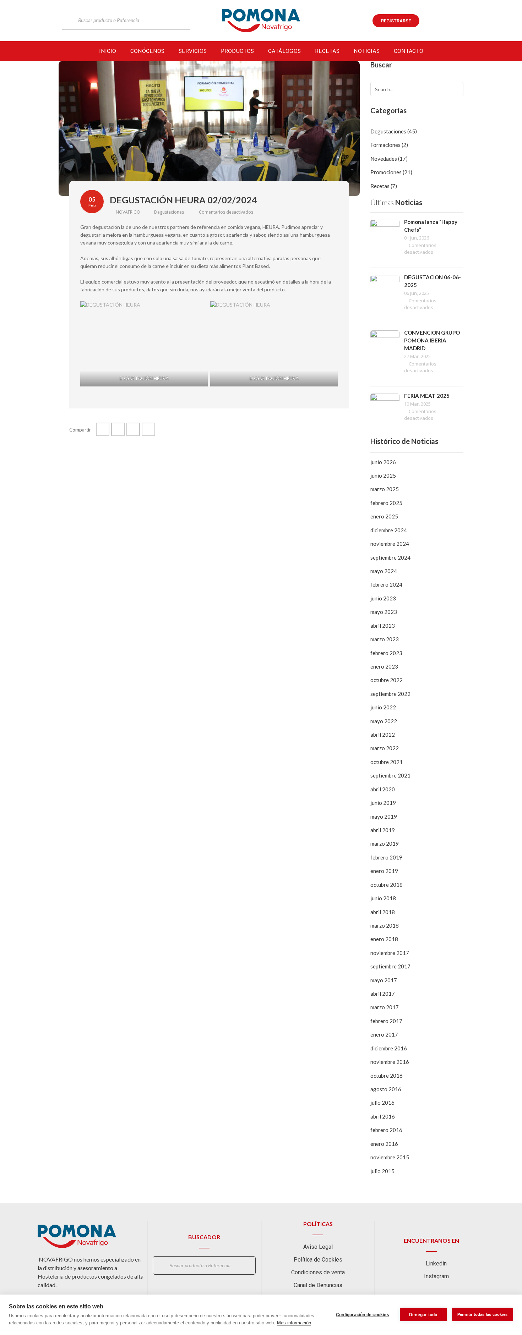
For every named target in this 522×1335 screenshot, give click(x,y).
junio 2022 (383, 707)
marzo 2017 (384, 1007)
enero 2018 (384, 939)
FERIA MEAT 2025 (427, 395)
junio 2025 (383, 475)
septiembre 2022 (390, 694)
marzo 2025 (384, 489)
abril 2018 (382, 912)
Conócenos (147, 51)
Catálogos (284, 51)
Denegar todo (423, 1314)
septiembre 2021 (390, 775)
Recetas (327, 51)
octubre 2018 (386, 884)
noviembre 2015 (389, 1157)
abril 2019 (382, 830)
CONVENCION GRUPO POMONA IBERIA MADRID (432, 340)
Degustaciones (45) (393, 131)
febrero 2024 (386, 584)
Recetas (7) (383, 186)
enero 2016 (384, 1144)
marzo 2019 (384, 843)
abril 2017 (382, 993)
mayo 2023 (383, 612)
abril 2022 (382, 734)
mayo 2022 (383, 721)
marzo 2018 (384, 925)
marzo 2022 (384, 748)
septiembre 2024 (390, 557)
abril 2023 (382, 625)
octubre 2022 (386, 680)
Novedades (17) (389, 158)
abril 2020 (382, 789)
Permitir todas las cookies (482, 1314)
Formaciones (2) (389, 145)
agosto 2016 (385, 1089)
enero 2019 (384, 871)
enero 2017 (384, 1034)
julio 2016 (382, 1102)
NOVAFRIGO (127, 212)
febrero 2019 (386, 857)
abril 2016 (382, 1116)
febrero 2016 (386, 1130)
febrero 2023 (386, 653)
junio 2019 (383, 803)
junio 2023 (383, 598)
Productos (237, 51)
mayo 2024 (383, 571)
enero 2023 (384, 666)
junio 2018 (383, 898)
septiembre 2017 (390, 966)
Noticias (367, 51)
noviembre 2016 (389, 1062)
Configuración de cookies (362, 1314)
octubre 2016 (386, 1075)
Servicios (193, 51)
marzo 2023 (384, 639)
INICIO (107, 51)
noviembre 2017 (389, 953)
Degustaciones (169, 212)
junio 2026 (383, 462)
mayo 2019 (383, 816)
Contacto (408, 51)
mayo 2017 (383, 980)
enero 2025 (384, 516)
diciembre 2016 (388, 1048)
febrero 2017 (386, 1021)
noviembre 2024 (389, 543)
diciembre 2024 (388, 530)
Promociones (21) (391, 172)
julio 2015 (382, 1171)
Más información (294, 1322)
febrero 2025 (386, 503)
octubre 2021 (386, 762)
